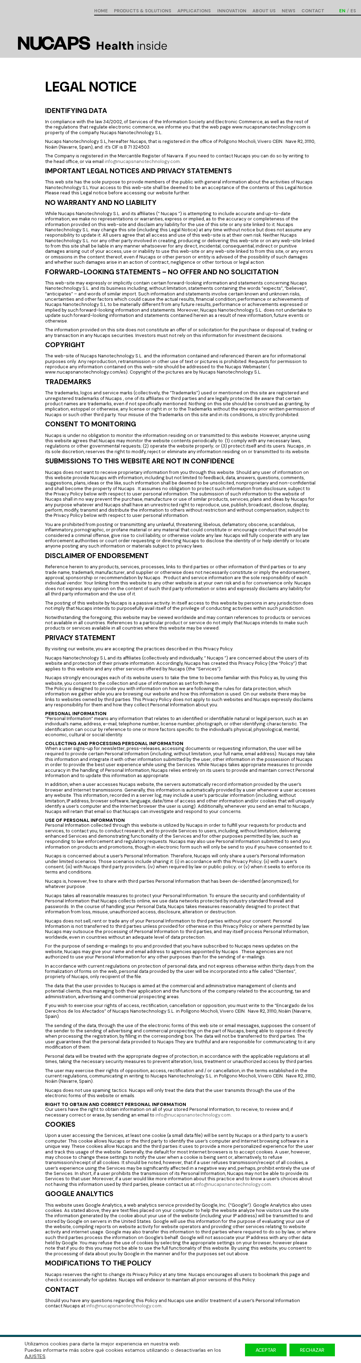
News (288, 11)
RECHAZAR (312, 1350)
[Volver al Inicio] (92, 44)
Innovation (231, 11)
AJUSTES (35, 1356)
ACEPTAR (266, 1350)
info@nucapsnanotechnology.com (142, 161)
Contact (312, 11)
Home (101, 11)
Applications (194, 11)
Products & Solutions (142, 11)
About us (264, 11)
